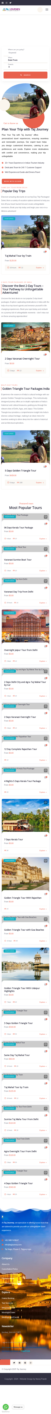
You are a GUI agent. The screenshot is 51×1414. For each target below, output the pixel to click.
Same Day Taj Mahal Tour (17, 1055)
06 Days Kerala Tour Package (18, 527)
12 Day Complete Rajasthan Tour (20, 749)
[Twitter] (14, 1363)
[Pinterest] (25, 1363)
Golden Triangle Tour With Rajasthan (22, 897)
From (7, 261)
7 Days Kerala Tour (13, 839)
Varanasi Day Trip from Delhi (18, 591)
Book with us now (12, 181)
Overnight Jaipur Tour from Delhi (20, 650)
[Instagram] (30, 1363)
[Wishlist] (46, 219)
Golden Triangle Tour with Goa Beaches (24, 929)
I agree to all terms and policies (14, 1342)
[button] (48, 245)
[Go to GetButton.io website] (5, 1411)
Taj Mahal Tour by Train (18, 255)
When (10, 57)
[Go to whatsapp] (6, 1407)
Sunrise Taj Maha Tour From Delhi (21, 1119)
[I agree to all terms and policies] (3, 1338)
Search (27, 75)
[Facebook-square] (19, 1363)
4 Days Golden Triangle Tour (18, 1183)
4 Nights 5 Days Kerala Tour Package (22, 781)
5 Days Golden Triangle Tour (20, 470)
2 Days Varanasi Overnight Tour (22, 358)
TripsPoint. (25, 1351)
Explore (39, 268)
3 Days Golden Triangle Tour (18, 1023)
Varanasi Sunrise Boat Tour (18, 559)
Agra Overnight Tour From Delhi (20, 1151)
